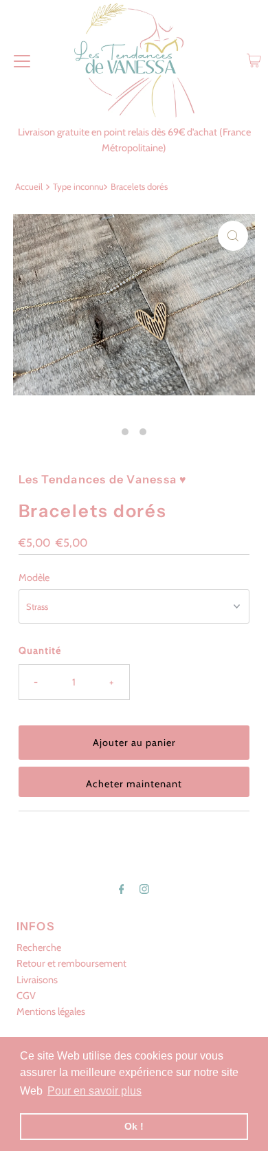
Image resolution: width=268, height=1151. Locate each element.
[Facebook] (121, 889)
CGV (26, 995)
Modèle (34, 577)
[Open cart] (254, 60)
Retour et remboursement (71, 963)
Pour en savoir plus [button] (94, 1091)
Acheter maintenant (134, 784)
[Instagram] (144, 889)
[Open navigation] (22, 60)
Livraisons (37, 980)
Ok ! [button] (134, 1126)
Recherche (38, 947)
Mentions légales (50, 1011)
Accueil (29, 186)
